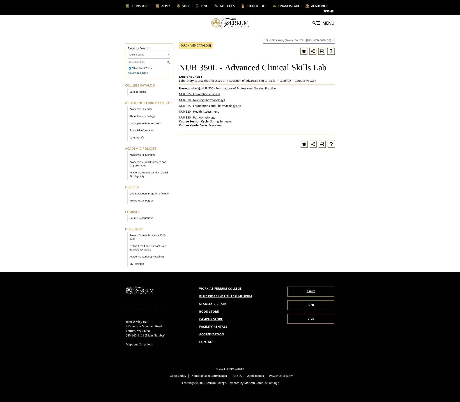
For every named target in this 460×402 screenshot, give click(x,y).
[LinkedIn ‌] (156, 307)
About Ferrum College (142, 116)
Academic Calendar (141, 109)
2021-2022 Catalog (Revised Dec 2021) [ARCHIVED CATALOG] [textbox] (297, 40)
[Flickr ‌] (149, 307)
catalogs (189, 383)
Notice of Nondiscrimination (209, 375)
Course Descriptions (141, 218)
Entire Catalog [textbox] (136, 54)
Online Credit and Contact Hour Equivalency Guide (148, 247)
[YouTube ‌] (163, 307)
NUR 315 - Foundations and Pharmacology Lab (210, 106)
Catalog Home (138, 92)
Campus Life (137, 137)
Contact (206, 342)
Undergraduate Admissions (146, 123)
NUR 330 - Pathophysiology (197, 117)
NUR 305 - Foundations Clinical (199, 94)
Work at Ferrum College (220, 289)
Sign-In (328, 11)
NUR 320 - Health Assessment (199, 111)
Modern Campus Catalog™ (262, 383)
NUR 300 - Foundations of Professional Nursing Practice (239, 88)
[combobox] (299, 40)
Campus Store (211, 319)
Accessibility (178, 375)
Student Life (256, 6)
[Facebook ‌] (127, 307)
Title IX (237, 375)
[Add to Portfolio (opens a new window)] (303, 51)
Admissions (140, 6)
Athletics (227, 6)
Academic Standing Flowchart (147, 256)
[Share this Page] (312, 51)
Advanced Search (138, 73)
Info (310, 305)
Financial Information (142, 130)
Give (204, 6)
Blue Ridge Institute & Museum (225, 296)
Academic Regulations (142, 155)
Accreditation (211, 334)
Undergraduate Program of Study (149, 193)
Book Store (209, 311)
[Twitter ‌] (142, 307)
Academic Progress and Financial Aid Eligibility (149, 174)
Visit (185, 6)
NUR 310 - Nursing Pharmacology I (202, 100)
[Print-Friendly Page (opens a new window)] (321, 51)
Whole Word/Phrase (142, 68)
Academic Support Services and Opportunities (148, 163)
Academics (319, 6)
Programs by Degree (141, 200)
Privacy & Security (281, 375)
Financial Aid (288, 6)
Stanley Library (213, 304)
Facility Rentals (213, 327)
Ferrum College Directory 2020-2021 (148, 237)
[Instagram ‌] (134, 307)
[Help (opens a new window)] (331, 51)
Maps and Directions (139, 344)
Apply (165, 6)
